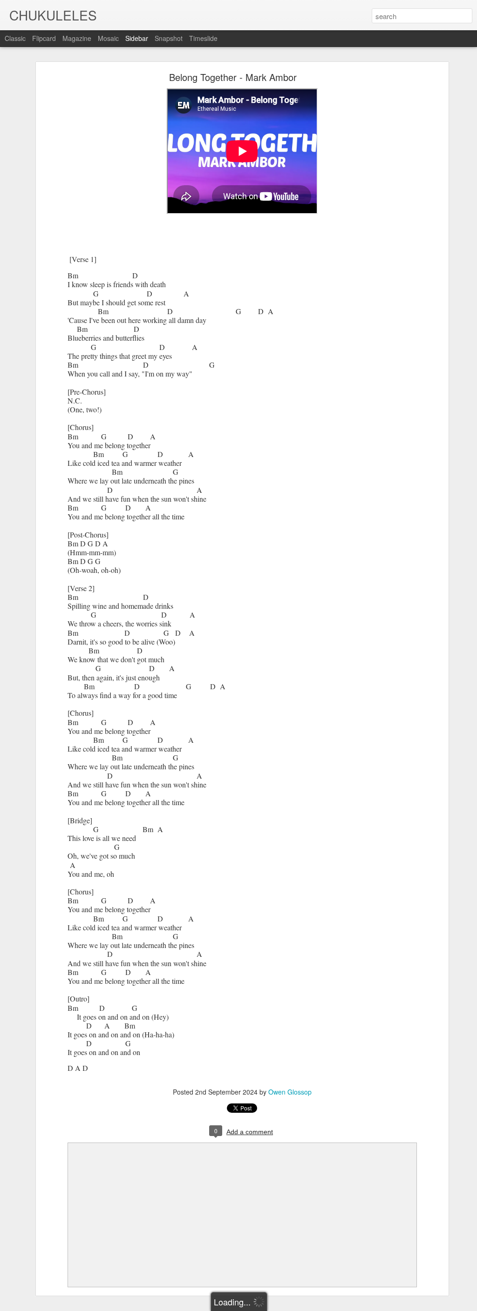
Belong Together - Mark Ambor (233, 77)
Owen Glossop (290, 1091)
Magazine (76, 38)
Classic (15, 38)
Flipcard (44, 38)
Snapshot (169, 38)
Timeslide (203, 38)
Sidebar (136, 38)
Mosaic (108, 38)
